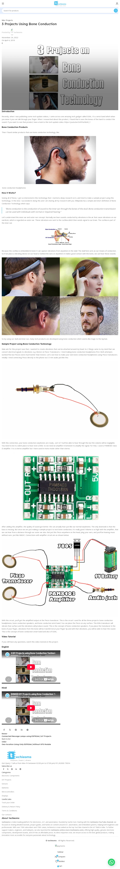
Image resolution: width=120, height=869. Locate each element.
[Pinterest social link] (15, 729)
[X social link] (10, 729)
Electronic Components (10, 776)
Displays (5, 796)
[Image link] (19, 756)
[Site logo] (60, 3)
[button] (111, 862)
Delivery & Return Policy (11, 807)
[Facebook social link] (4, 729)
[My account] (117, 3)
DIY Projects (6, 780)
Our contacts (7, 814)
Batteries (5, 788)
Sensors (5, 784)
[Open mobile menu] (3, 3)
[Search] (116, 11)
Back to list (6, 739)
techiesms (18, 32)
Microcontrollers (8, 792)
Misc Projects (7, 20)
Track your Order (8, 802)
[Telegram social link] (27, 729)
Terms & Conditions (9, 810)
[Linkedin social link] (21, 729)
